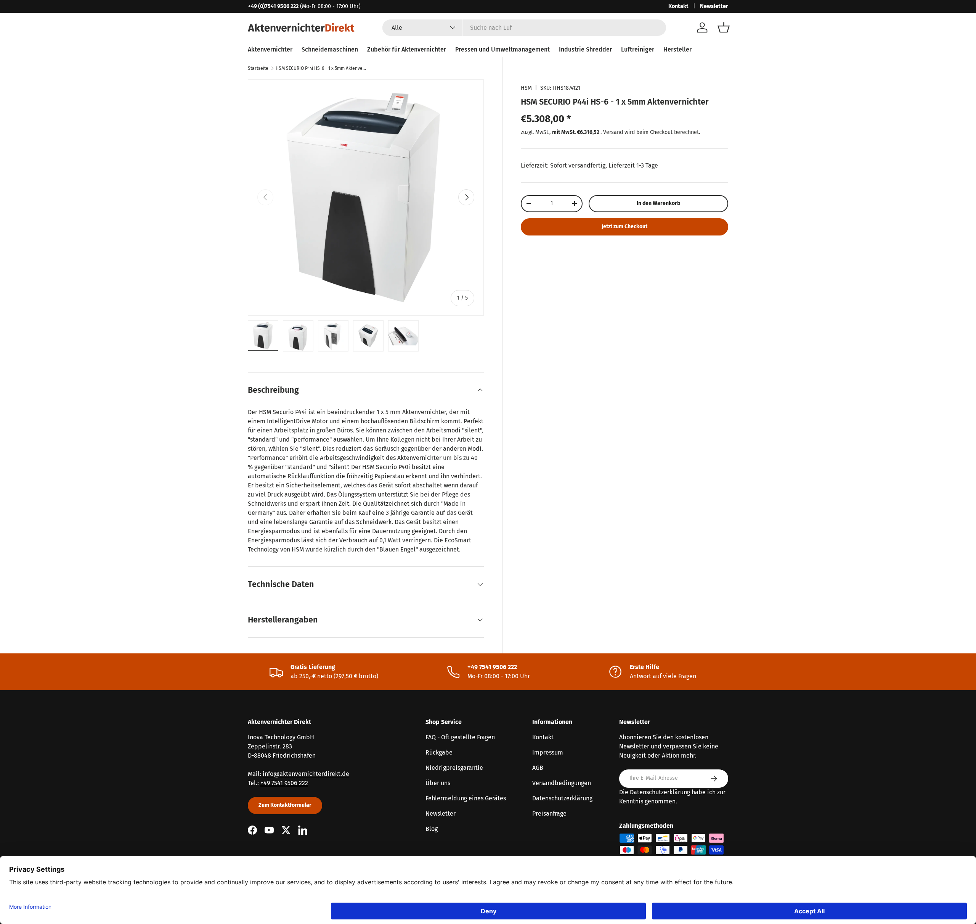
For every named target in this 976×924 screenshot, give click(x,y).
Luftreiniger (637, 49)
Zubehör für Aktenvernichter (406, 49)
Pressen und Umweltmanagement (502, 49)
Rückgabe (439, 752)
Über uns (437, 783)
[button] (723, 27)
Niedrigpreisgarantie (454, 767)
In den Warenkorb (658, 203)
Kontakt (678, 6)
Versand (613, 132)
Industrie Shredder (585, 49)
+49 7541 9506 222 (284, 783)
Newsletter (714, 6)
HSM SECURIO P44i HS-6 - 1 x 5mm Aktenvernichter (321, 68)
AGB (537, 767)
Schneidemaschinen (330, 49)
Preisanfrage (549, 813)
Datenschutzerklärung (562, 798)
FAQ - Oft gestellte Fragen (460, 737)
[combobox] (524, 27)
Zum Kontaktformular (284, 805)
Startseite (258, 68)
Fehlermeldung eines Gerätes (465, 798)
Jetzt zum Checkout (624, 226)
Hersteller (677, 49)
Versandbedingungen (561, 783)
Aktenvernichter (270, 49)
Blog (431, 828)
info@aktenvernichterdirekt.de (306, 773)
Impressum (547, 752)
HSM (526, 88)
